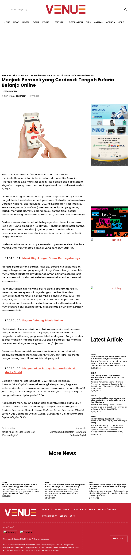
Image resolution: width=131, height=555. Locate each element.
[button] (125, 9)
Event (93, 354)
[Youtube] (118, 9)
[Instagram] (106, 9)
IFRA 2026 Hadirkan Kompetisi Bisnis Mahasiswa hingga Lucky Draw (108, 357)
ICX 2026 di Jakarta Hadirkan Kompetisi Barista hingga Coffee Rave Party (107, 377)
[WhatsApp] (126, 96)
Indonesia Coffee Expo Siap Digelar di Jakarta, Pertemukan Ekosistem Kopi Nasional (108, 400)
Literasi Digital (20, 75)
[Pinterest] (119, 96)
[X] (112, 9)
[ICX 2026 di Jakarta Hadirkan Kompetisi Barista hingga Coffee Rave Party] (65, 471)
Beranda (6, 75)
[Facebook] (101, 9)
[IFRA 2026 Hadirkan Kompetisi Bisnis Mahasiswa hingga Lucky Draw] (22, 471)
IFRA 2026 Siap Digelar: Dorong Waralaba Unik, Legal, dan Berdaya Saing (109, 421)
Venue (35, 96)
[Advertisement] (65, 52)
